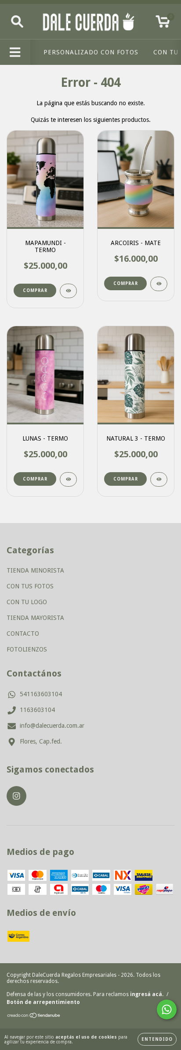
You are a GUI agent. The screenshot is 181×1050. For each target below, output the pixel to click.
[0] (163, 24)
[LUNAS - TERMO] (68, 479)
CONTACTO (23, 633)
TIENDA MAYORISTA (35, 617)
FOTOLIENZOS (27, 649)
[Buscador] (17, 21)
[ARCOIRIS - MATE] (158, 284)
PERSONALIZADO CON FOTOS (90, 52)
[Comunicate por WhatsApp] (167, 1009)
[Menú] (15, 52)
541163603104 (41, 694)
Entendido (157, 1039)
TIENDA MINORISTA (35, 570)
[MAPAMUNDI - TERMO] (68, 291)
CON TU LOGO (27, 601)
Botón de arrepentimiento (43, 1002)
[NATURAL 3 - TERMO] (158, 479)
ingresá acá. (146, 994)
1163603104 (37, 709)
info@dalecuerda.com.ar (52, 725)
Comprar (35, 290)
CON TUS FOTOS (30, 586)
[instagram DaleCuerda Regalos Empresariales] (16, 796)
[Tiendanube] (34, 1017)
